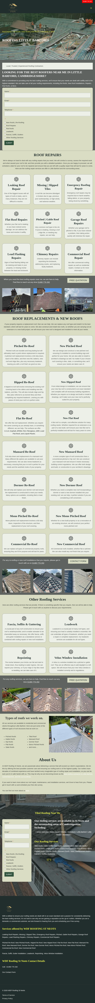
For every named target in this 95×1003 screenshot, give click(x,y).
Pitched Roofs (39, 848)
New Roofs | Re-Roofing (15, 122)
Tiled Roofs (38, 846)
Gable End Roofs (52, 848)
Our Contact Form (9, 972)
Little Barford (81, 832)
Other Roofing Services (14, 138)
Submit (9, 143)
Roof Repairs (11, 126)
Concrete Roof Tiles (70, 846)
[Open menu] (91, 8)
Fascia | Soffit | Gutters (14, 135)
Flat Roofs (10, 129)
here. (28, 791)
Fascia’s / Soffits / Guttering (44, 854)
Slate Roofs (48, 846)
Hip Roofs (83, 846)
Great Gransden (43, 832)
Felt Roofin (81, 848)
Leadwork (9, 131)
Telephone (8, 110)
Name (7, 91)
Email (7, 101)
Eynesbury (72, 832)
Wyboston (66, 834)
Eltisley (63, 832)
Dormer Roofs (51, 851)
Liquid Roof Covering (68, 848)
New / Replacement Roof (80, 851)
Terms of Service (8, 995)
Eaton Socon (55, 832)
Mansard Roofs (63, 851)
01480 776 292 (87, 1)
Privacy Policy (7, 998)
